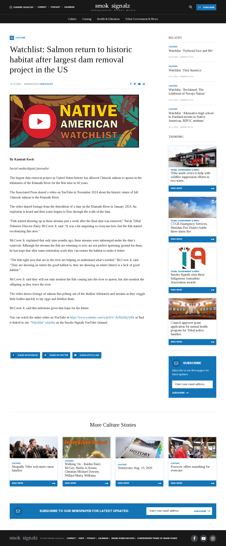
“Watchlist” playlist (42, 322)
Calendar (69, 7)
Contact (42, 7)
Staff (81, 538)
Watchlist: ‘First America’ (185, 70)
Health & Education (108, 18)
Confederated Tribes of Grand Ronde (157, 538)
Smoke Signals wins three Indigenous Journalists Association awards (187, 278)
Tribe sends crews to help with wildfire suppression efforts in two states (190, 176)
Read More (176, 188)
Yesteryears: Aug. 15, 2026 (135, 468)
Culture (72, 18)
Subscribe (208, 7)
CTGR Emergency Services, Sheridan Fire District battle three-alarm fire (189, 227)
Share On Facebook (28, 355)
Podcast (55, 7)
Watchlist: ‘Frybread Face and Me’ (191, 51)
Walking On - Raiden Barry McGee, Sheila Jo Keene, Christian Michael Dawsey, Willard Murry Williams (83, 469)
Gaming (86, 18)
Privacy (91, 538)
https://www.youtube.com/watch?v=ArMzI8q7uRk (102, 317)
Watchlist (46, 84)
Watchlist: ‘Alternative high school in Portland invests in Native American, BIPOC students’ (191, 116)
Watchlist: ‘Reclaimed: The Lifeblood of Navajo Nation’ (187, 91)
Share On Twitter (58, 355)
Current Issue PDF (23, 7)
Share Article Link (89, 355)
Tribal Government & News (141, 18)
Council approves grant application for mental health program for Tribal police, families (189, 328)
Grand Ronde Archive (122, 538)
